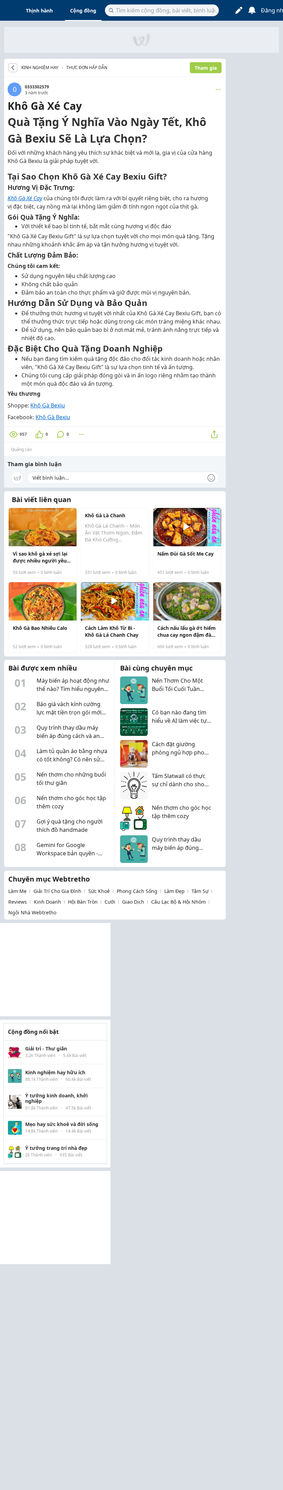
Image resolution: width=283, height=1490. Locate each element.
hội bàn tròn (83, 901)
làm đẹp (174, 891)
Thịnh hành (39, 10)
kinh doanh (47, 901)
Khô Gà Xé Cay (25, 198)
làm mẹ (17, 891)
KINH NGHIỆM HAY (39, 67)
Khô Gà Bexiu (47, 405)
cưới (110, 901)
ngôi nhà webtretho (32, 912)
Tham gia (206, 68)
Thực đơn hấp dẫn (86, 67)
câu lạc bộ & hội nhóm (178, 901)
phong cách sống (137, 891)
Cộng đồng (83, 10)
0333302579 (37, 87)
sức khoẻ (99, 891)
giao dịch (133, 901)
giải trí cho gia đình (57, 891)
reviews (17, 901)
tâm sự (200, 891)
